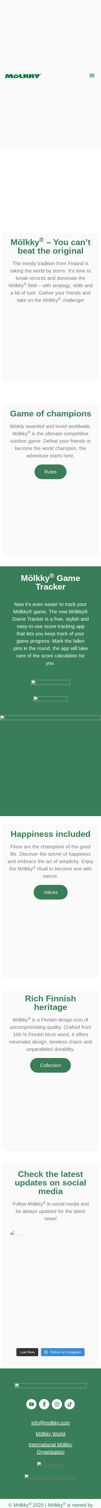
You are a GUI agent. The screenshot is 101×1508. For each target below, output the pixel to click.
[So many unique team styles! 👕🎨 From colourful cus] (29, 1333)
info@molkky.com (50, 1422)
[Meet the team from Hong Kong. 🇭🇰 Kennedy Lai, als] (29, 1284)
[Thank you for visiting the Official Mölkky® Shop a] (71, 1333)
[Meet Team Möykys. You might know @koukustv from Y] (29, 1308)
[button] (92, 75)
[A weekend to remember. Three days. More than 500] (71, 1284)
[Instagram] (57, 1404)
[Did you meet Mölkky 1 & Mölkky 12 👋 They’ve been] (29, 1259)
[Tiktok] (69, 1404)
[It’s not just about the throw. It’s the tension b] (71, 1259)
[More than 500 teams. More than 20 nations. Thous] (71, 1308)
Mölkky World (50, 1434)
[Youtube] (31, 1404)
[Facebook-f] (44, 1404)
